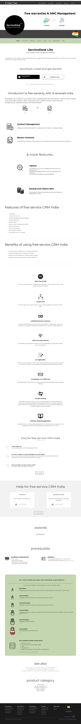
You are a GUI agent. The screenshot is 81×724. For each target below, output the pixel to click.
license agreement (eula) (71, 719)
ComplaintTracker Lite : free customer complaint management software (40, 670)
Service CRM (43, 712)
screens (39, 40)
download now (69, 560)
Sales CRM (43, 711)
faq (50, 40)
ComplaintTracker (20, 707)
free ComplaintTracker (33, 707)
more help (38, 512)
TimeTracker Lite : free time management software (40, 669)
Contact (55, 709)
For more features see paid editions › (40, 84)
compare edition (30, 652)
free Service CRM (32, 711)
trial (37, 652)
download (25, 40)
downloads (58, 3)
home (18, 40)
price (24, 652)
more (20, 652)
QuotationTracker (20, 709)
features (32, 40)
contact (73, 3)
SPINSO (69, 711)
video (45, 40)
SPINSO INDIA (12, 3)
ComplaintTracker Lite (9, 707)
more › (21, 592)
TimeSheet (43, 714)
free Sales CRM (32, 709)
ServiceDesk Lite (8, 711)
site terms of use (62, 719)
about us (66, 3)
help (63, 40)
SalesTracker (19, 711)
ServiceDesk (19, 712)
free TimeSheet (32, 712)
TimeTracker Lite (8, 712)
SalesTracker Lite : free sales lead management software (40, 667)
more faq (39, 473)
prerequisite (56, 40)
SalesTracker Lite (8, 709)
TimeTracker (19, 714)
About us (55, 707)
